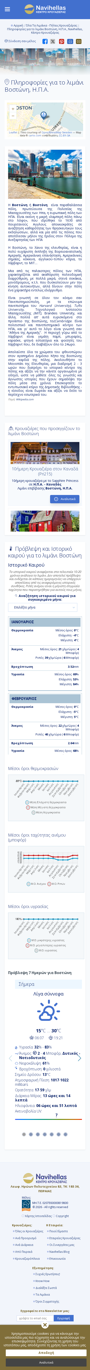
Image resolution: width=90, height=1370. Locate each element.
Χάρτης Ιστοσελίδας (38, 1216)
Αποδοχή (46, 1352)
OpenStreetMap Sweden (57, 132)
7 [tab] (65, 1134)
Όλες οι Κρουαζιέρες (29, 1231)
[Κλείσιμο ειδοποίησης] (45, 1325)
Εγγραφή (63, 1318)
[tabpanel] (45, 1051)
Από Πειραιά (23, 1252)
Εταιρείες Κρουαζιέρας (64, 1238)
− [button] (13, 115)
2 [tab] (31, 1134)
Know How (42, 1281)
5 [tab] (52, 1134)
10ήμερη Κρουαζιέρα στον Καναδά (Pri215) (45, 471)
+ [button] (13, 108)
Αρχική (18, 25)
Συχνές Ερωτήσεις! (48, 1274)
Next (78, 1057)
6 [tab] (59, 1134)
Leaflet (13, 132)
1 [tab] (24, 1134)
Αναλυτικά (46, 1362)
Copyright (62, 1216)
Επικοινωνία (57, 1259)
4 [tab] (45, 1134)
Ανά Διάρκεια (24, 1245)
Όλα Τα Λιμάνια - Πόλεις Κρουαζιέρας (51, 25)
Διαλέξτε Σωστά (46, 1288)
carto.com (35, 135)
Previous (9, 1057)
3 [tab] (38, 1134)
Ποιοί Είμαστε (58, 1231)
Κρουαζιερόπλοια (27, 1259)
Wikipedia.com (24, 399)
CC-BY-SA (64, 135)
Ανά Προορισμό (25, 1238)
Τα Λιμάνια (43, 1295)
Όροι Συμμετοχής (47, 1301)
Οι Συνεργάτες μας (61, 1245)
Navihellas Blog (59, 1252)
